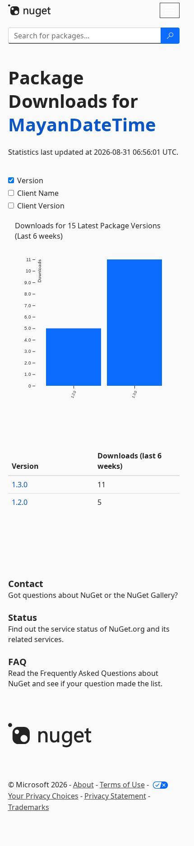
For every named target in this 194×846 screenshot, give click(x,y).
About (83, 785)
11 (101, 485)
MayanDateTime (82, 124)
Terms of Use (122, 785)
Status (22, 617)
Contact (25, 584)
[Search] (170, 36)
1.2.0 (20, 502)
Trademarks (28, 807)
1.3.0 (20, 485)
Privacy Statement (115, 796)
